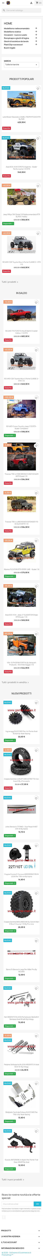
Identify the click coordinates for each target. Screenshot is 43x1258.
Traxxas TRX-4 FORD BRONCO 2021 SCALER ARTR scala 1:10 (21, 475)
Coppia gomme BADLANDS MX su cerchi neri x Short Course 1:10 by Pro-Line (21, 923)
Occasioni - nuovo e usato (15, 35)
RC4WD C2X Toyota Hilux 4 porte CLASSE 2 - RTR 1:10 (22, 263)
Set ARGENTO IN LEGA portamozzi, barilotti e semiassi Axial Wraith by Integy (21, 1018)
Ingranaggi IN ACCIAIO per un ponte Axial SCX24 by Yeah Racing (21, 732)
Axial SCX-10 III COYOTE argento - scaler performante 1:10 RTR (21, 168)
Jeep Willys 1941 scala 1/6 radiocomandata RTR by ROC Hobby (21, 215)
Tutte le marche (21, 64)
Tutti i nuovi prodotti (13, 1179)
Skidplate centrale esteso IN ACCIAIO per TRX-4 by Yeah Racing (21, 1113)
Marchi (7, 61)
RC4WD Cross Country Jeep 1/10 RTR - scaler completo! (21, 427)
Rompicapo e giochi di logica (16, 38)
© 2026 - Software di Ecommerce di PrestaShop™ (16, 1253)
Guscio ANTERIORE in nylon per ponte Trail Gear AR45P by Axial (21, 1161)
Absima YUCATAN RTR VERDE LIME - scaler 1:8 (21, 569)
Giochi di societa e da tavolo (16, 41)
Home (8, 23)
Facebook (4, 1217)
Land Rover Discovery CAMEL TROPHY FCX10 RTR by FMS (21, 118)
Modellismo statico (12, 32)
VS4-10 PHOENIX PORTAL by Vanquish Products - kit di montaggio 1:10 (21, 663)
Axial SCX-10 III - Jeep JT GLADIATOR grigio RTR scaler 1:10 (21, 616)
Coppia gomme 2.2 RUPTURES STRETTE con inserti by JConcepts (21, 780)
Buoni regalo (9, 48)
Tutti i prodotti (10, 282)
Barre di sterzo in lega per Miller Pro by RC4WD (21, 970)
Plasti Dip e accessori (13, 44)
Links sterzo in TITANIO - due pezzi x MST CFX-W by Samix (21, 828)
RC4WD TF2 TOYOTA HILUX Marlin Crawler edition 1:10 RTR (21, 332)
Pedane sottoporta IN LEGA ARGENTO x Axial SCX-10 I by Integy (21, 1065)
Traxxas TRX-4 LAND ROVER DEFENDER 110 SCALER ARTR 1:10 (21, 523)
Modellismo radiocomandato (16, 28)
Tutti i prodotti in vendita (15, 682)
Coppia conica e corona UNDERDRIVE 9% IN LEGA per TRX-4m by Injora (21, 875)
